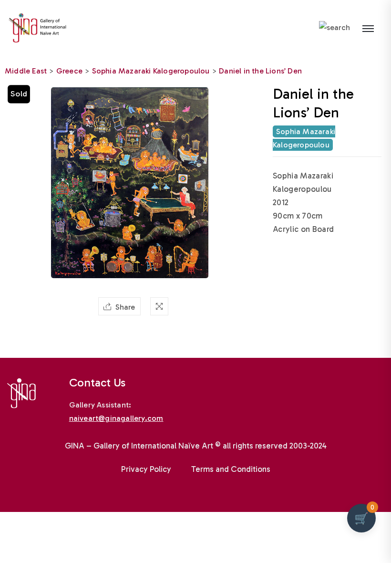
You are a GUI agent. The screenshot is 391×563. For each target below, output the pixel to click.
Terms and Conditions (230, 469)
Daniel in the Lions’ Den (260, 70)
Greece (69, 70)
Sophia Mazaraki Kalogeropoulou (151, 70)
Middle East (26, 70)
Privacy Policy (146, 469)
